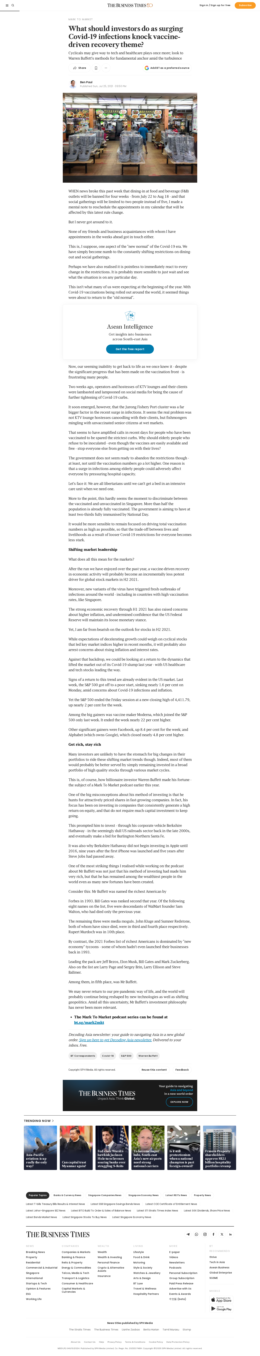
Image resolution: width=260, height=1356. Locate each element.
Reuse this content (154, 1070)
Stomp (187, 1329)
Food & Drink (141, 1257)
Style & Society (142, 1267)
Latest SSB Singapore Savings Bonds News (115, 1204)
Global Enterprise (220, 1272)
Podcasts (175, 1267)
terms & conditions (135, 1342)
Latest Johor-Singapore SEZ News (45, 1210)
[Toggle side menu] (7, 5)
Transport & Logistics (75, 1278)
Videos (173, 1257)
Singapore (32, 1273)
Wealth (102, 1252)
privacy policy (115, 1342)
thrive (213, 1257)
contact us (90, 1342)
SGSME (213, 1278)
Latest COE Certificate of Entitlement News (171, 1204)
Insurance (104, 1276)
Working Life (34, 1299)
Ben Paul (86, 82)
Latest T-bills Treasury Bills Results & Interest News (55, 1204)
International (34, 1278)
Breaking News (35, 1252)
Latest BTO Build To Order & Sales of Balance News (101, 1210)
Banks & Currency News (67, 1195)
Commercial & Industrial (41, 1267)
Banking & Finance (73, 1257)
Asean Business (219, 1267)
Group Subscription (181, 1278)
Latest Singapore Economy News (131, 1217)
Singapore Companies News (104, 1195)
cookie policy (156, 1342)
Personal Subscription (183, 1273)
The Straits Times (80, 1329)
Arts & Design (142, 1278)
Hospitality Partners (146, 1294)
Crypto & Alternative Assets (111, 1269)
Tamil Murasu (171, 1329)
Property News (202, 1195)
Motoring (139, 1262)
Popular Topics (38, 1195)
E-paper (174, 1252)
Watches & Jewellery (146, 1273)
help (101, 1342)
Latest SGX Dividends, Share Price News (207, 1210)
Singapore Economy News (143, 1195)
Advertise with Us (180, 1288)
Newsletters (177, 1262)
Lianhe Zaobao (131, 1329)
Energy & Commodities (76, 1267)
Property (31, 1257)
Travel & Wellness (144, 1288)
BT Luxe (138, 1283)
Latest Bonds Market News (41, 1217)
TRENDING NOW (37, 1121)
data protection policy (177, 1342)
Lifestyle (138, 1252)
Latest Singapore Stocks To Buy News (84, 1217)
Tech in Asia (217, 1262)
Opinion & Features (38, 1288)
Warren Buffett (148, 1056)
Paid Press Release (181, 1283)
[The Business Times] (126, 5)
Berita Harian (151, 1329)
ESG (28, 1294)
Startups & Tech (36, 1283)
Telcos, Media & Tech (75, 1273)
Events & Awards (180, 1294)
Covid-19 (108, 1056)
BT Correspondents (83, 1056)
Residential (33, 1262)
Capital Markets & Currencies (73, 1290)
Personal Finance (109, 1262)
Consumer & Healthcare (77, 1283)
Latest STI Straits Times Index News (157, 1210)
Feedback (182, 1070)
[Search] (13, 5)
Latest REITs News (176, 1195)
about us (75, 1342)
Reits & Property (72, 1262)
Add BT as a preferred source (169, 68)
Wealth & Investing (110, 1257)
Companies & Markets (76, 1252)
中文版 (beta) (177, 1299)
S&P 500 (126, 1056)
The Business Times (106, 1329)
